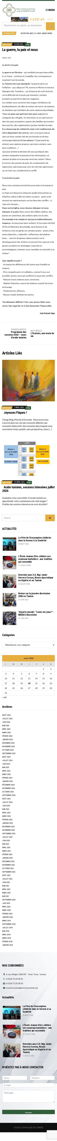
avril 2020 (6, 907)
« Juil (4, 697)
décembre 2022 (8, 861)
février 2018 (7, 941)
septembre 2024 (8, 795)
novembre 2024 (8, 788)
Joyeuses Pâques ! (15, 412)
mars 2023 (6, 851)
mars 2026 (6, 732)
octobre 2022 (8, 868)
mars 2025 (6, 774)
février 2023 (7, 854)
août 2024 (6, 799)
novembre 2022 (8, 865)
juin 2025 (6, 764)
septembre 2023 (8, 833)
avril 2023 (6, 847)
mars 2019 (6, 921)
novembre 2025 (8, 746)
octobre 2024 (8, 792)
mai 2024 (5, 809)
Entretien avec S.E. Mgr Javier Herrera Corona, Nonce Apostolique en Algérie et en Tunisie (35, 577)
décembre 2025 (8, 743)
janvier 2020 (7, 917)
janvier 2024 (7, 823)
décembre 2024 (8, 785)
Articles (6, 45)
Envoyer (28, 1112)
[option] (37, 33)
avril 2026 (6, 729)
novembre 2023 (8, 830)
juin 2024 (6, 806)
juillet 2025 (7, 760)
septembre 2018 (8, 924)
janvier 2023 (7, 858)
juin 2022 (6, 882)
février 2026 (7, 736)
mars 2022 (6, 893)
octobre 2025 (8, 750)
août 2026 (6, 715)
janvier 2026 (7, 739)
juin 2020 (6, 903)
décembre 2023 (8, 826)
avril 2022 (6, 889)
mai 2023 (5, 844)
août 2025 (6, 757)
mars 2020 (6, 910)
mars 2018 (6, 938)
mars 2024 (6, 816)
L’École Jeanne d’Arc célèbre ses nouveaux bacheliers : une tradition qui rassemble (35, 559)
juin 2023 (6, 840)
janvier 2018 (7, 945)
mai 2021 (5, 896)
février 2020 (7, 914)
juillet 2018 (7, 927)
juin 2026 (6, 722)
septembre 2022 (8, 872)
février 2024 (7, 819)
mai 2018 (5, 931)
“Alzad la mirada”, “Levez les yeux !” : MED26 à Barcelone (36, 613)
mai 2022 (5, 886)
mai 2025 (5, 767)
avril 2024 (6, 813)
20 (29, 683)
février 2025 (7, 778)
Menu (51, 9)
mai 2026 (5, 725)
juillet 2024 (7, 802)
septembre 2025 (8, 753)
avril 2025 (6, 771)
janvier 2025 (7, 781)
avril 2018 (6, 934)
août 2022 (6, 875)
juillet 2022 (7, 879)
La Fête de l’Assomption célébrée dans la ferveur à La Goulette (34, 539)
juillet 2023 (7, 837)
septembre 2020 (8, 900)
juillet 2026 (7, 718)
